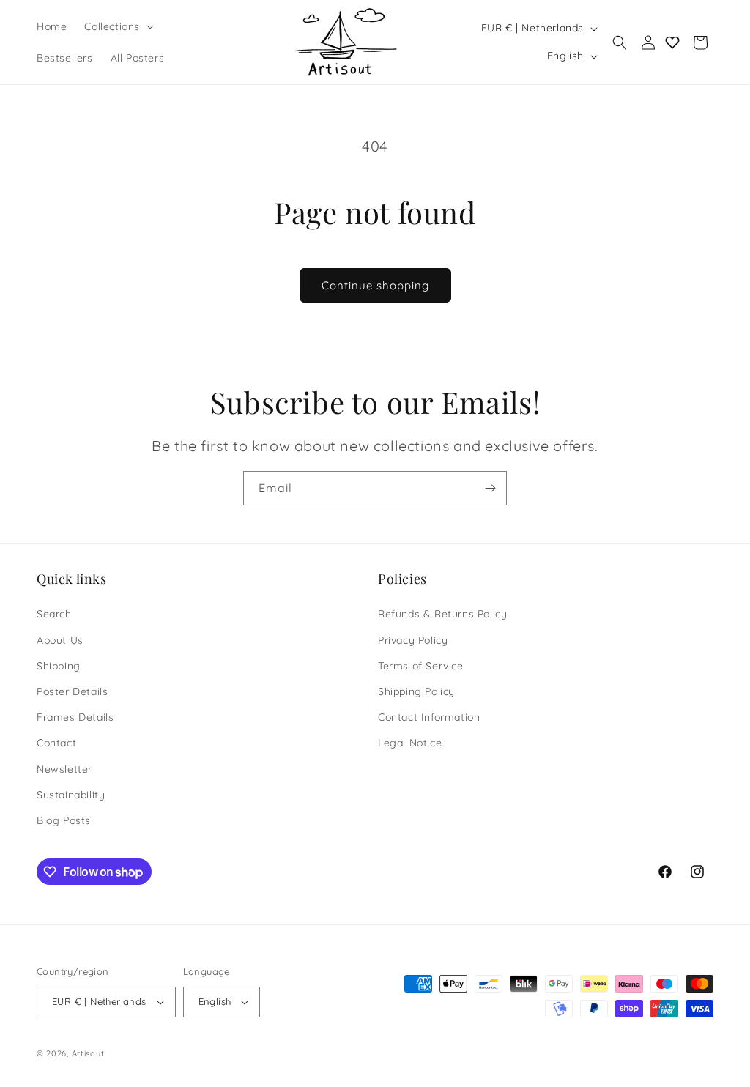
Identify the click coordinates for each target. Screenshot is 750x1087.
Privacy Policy (413, 640)
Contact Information (429, 717)
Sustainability (71, 794)
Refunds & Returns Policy (442, 613)
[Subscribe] (490, 488)
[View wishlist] (672, 42)
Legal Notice (410, 742)
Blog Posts (64, 820)
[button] (117, 26)
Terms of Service (421, 665)
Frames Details (75, 717)
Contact (56, 742)
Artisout (88, 1053)
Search (54, 613)
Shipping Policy (416, 691)
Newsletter (64, 769)
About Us (60, 640)
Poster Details (72, 691)
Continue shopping (375, 285)
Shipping (59, 665)
